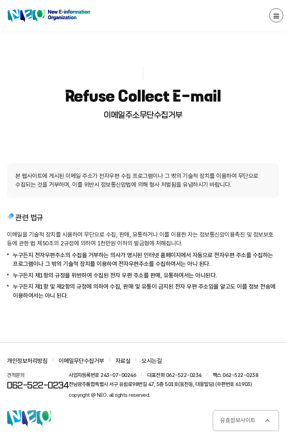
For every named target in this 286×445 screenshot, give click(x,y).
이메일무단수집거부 (81, 360)
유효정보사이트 (238, 420)
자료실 (123, 360)
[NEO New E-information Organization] (49, 16)
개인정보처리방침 (27, 360)
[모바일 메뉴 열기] (276, 15)
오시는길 (152, 360)
